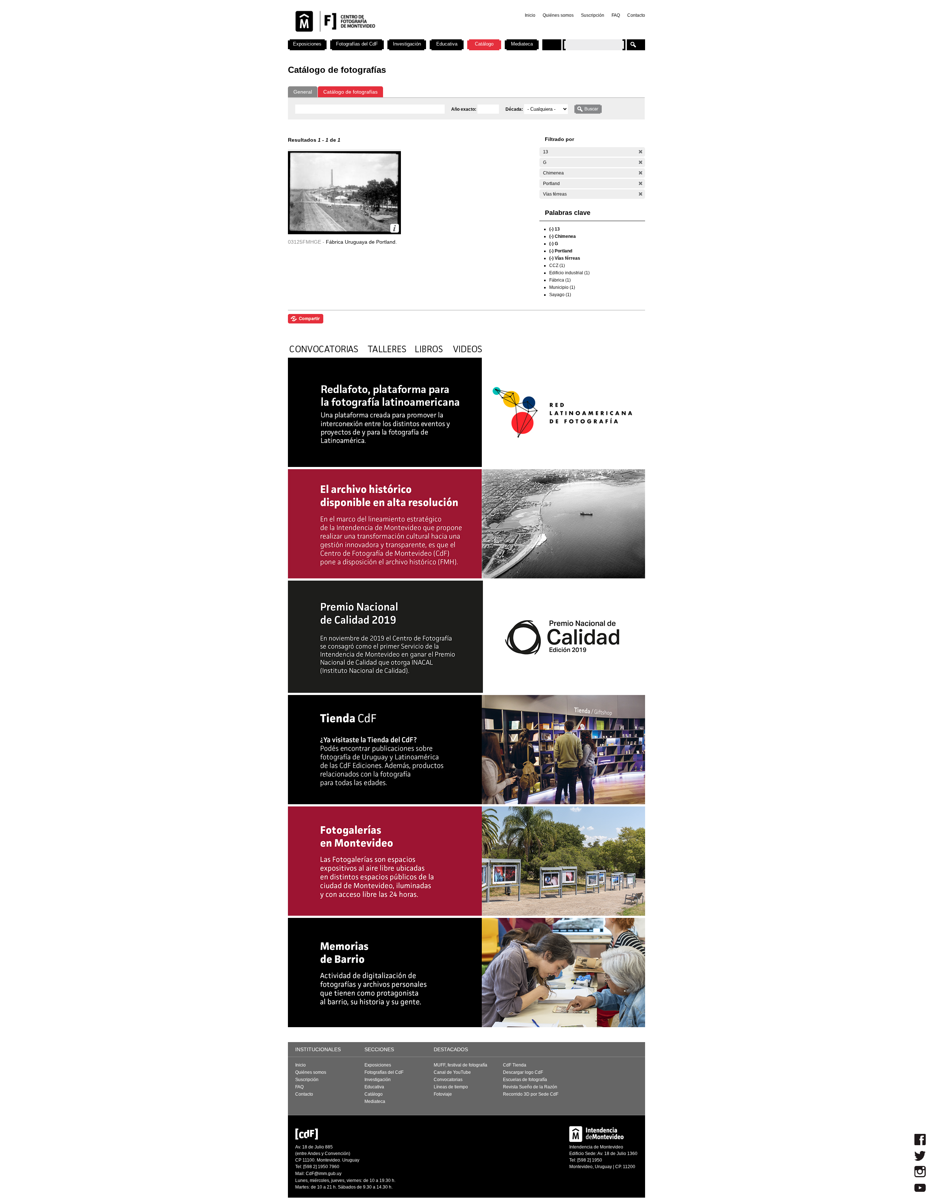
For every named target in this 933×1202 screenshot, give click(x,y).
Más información (394, 228)
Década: (514, 109)
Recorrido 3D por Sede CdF (530, 1094)
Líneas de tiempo (451, 1086)
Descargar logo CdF (523, 1072)
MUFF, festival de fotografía (460, 1065)
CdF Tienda (514, 1065)
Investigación (407, 44)
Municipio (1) (562, 287)
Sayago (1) (560, 294)
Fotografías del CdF (357, 44)
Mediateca (522, 44)
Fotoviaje (443, 1094)
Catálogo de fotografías (350, 92)
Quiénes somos (558, 15)
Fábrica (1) (560, 280)
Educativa (446, 44)
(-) (640, 151)
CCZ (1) (557, 265)
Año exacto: (464, 109)
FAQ (616, 15)
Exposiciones (307, 44)
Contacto (636, 15)
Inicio (530, 15)
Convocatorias (448, 1079)
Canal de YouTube (452, 1072)
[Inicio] (384, 36)
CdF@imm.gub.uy (323, 1173)
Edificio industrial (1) (569, 272)
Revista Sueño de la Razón (530, 1086)
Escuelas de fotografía (525, 1079)
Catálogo (484, 44)
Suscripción (592, 15)
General (302, 92)
